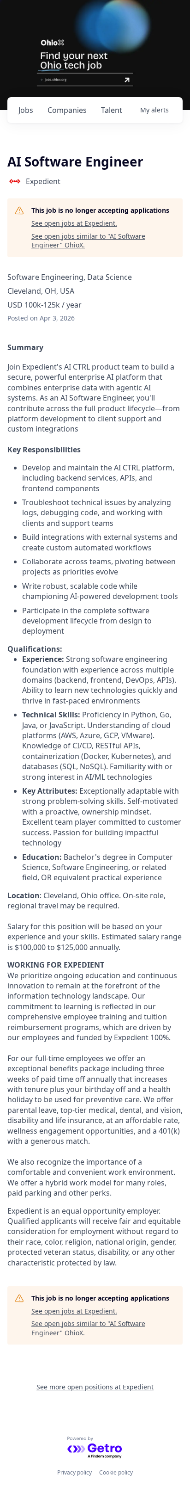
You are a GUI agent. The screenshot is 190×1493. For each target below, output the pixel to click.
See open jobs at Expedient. (74, 223)
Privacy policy (74, 1472)
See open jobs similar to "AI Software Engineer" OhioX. (88, 241)
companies (67, 110)
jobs (25, 110)
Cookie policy (116, 1472)
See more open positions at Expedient (95, 1386)
